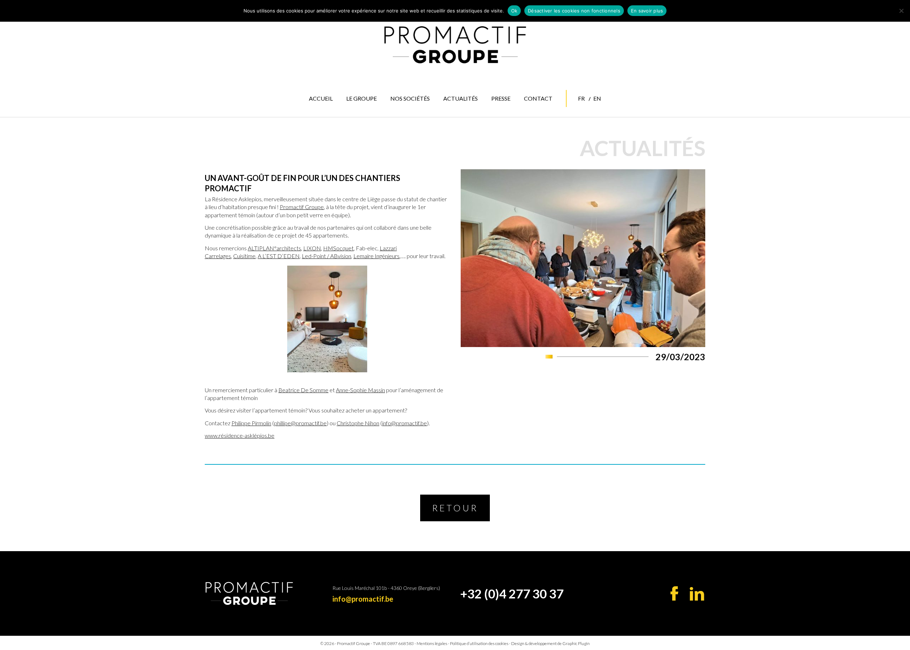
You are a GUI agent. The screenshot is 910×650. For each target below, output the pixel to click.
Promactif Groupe (302, 206)
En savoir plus (647, 11)
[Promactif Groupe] (455, 45)
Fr (581, 98)
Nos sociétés (410, 98)
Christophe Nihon (358, 423)
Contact (538, 98)
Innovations (413, 142)
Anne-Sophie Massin (360, 390)
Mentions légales (432, 643)
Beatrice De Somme (303, 390)
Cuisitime (244, 255)
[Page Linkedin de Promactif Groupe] (697, 594)
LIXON (312, 248)
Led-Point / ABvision (326, 255)
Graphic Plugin (576, 643)
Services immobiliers (411, 114)
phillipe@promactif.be (300, 423)
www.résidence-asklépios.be (239, 435)
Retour (455, 507)
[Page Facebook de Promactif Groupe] (674, 593)
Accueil (321, 98)
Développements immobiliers (418, 129)
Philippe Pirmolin (251, 423)
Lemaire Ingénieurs (376, 255)
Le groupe (361, 98)
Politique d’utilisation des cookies (479, 643)
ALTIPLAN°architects (274, 248)
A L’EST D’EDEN (279, 255)
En (597, 98)
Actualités (460, 98)
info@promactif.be (404, 423)
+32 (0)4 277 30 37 (511, 593)
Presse (500, 98)
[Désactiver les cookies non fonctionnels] (901, 10)
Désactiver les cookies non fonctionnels (574, 11)
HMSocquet (338, 248)
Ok (514, 11)
